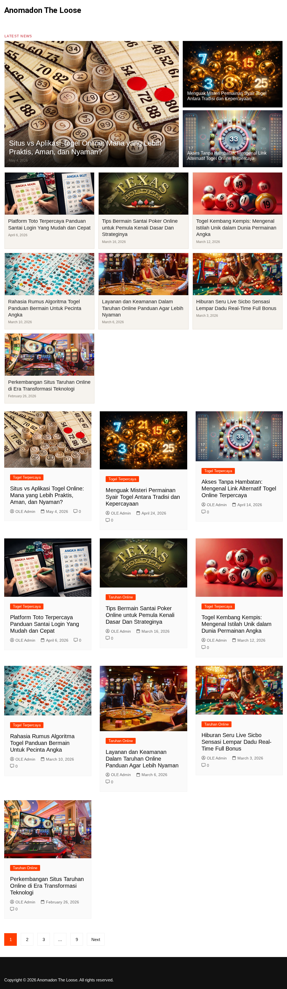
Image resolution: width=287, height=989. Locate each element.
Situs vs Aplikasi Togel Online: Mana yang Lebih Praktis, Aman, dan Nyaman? (85, 147)
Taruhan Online (120, 597)
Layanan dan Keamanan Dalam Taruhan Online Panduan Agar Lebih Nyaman (142, 308)
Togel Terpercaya (27, 477)
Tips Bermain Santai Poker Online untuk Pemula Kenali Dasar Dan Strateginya (140, 227)
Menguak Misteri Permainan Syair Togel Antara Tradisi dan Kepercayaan (143, 497)
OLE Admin (25, 511)
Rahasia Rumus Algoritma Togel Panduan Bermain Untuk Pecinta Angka (44, 308)
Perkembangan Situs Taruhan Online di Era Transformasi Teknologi (47, 886)
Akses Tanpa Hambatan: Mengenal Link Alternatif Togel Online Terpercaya (239, 488)
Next (95, 939)
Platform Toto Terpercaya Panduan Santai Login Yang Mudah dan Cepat (44, 624)
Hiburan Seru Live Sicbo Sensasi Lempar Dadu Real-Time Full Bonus (237, 742)
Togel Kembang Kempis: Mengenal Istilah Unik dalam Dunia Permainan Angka (236, 227)
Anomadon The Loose (42, 10)
